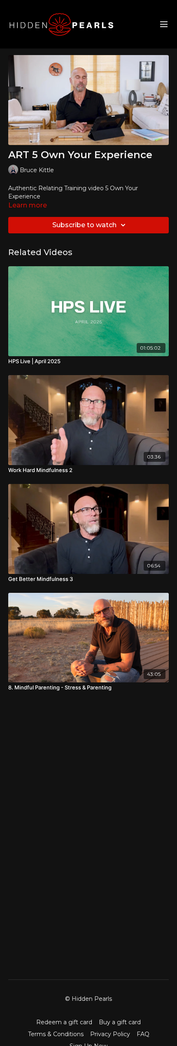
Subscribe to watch (84, 225)
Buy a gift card (120, 1022)
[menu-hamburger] (164, 24)
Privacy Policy (110, 1034)
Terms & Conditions (56, 1034)
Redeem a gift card (64, 1022)
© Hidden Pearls (88, 999)
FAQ (143, 1034)
